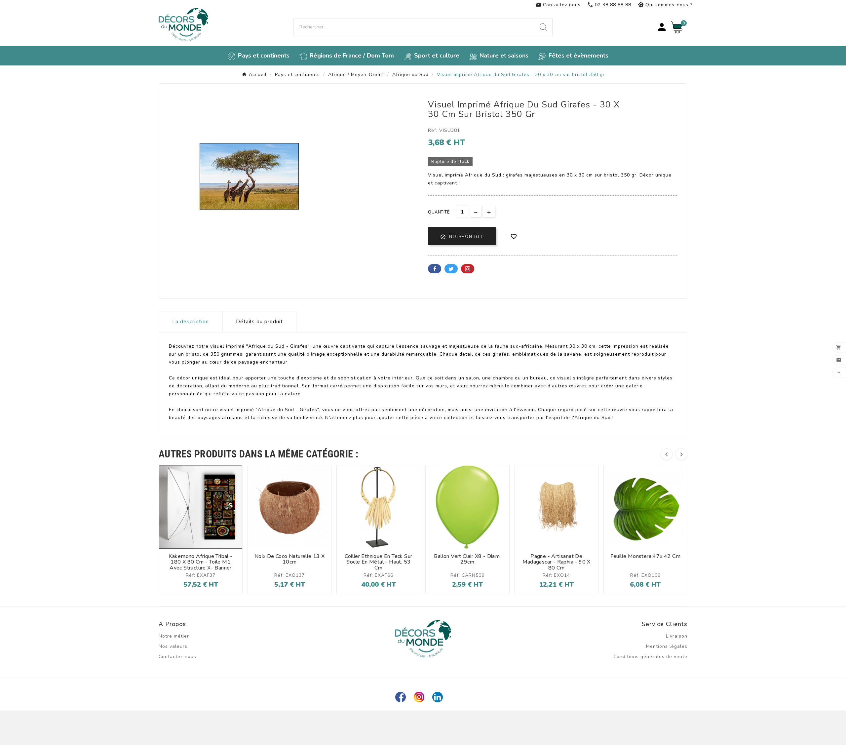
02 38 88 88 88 (609, 5)
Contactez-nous (558, 5)
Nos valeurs (173, 646)
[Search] (543, 27)
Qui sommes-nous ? (665, 5)
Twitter (451, 268)
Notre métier (174, 636)
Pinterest (467, 268)
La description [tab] (190, 321)
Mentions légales (666, 646)
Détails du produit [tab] (259, 321)
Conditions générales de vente (650, 656)
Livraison (676, 636)
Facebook (434, 268)
